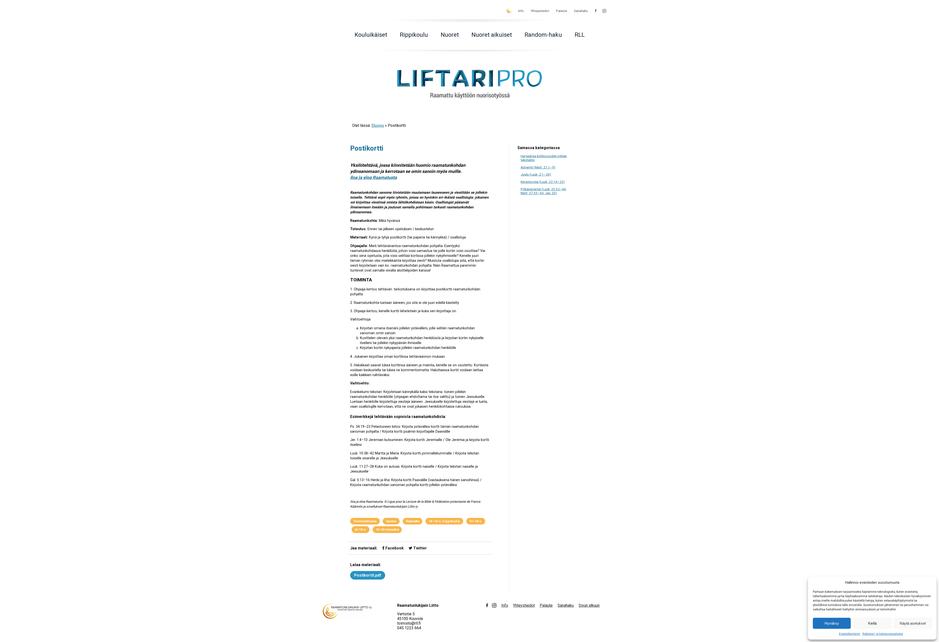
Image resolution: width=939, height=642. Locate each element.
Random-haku (543, 34)
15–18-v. (475, 521)
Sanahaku (581, 11)
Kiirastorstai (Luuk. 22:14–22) (543, 182)
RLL (580, 34)
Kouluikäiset (371, 34)
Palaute (561, 11)
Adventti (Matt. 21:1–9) (538, 167)
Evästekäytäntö (849, 634)
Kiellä (872, 623)
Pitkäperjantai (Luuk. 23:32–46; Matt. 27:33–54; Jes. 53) (544, 191)
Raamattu (412, 521)
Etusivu (377, 125)
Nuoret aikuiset (491, 34)
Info (521, 11)
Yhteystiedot (540, 11)
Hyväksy (832, 623)
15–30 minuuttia (387, 529)
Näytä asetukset (913, 623)
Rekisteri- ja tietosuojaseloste (882, 634)
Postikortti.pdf (367, 575)
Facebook (394, 548)
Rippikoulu (414, 34)
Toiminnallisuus (365, 521)
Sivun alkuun (589, 605)
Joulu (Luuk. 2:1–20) (536, 174)
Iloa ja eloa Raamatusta (373, 177)
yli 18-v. (360, 529)
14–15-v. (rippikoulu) (444, 521)
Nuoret (450, 34)
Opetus (391, 521)
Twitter (419, 548)
